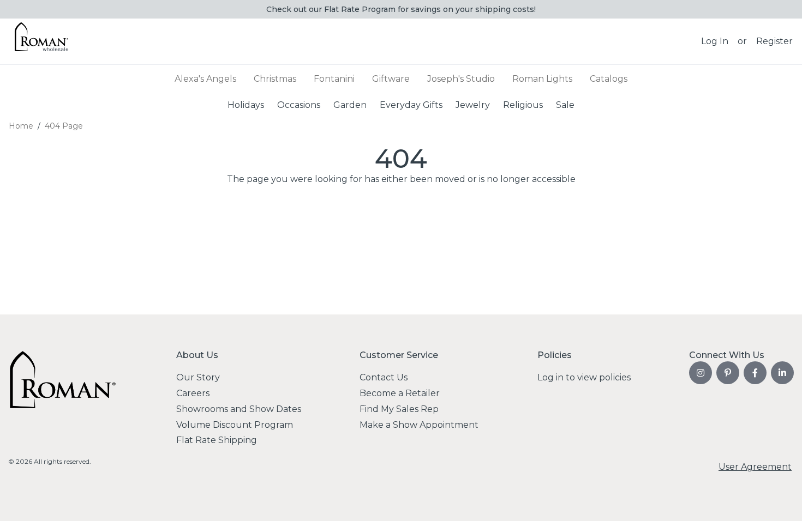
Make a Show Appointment (419, 425)
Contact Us (384, 377)
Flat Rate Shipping (216, 440)
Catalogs (608, 79)
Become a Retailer (400, 393)
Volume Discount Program (234, 425)
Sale (565, 104)
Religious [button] (523, 104)
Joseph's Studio (461, 79)
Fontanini (334, 79)
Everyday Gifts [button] (411, 104)
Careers (193, 393)
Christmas (275, 79)
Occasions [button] (298, 104)
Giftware (391, 79)
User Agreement (755, 467)
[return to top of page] (781, 500)
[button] (715, 41)
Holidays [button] (246, 104)
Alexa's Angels (205, 79)
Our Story (198, 377)
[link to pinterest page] (727, 372)
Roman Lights (542, 79)
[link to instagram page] (700, 372)
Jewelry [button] (473, 104)
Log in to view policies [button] (584, 377)
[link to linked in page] (782, 372)
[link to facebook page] (755, 372)
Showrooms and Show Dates (238, 409)
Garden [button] (350, 104)
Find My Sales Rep (399, 409)
